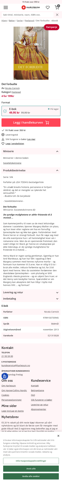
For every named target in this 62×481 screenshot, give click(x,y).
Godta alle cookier (31, 476)
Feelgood (16, 92)
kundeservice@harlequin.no (16, 365)
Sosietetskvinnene (12, 163)
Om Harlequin (9, 385)
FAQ (33, 395)
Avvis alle (31, 468)
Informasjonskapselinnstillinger (31, 460)
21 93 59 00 (7, 356)
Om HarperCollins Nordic (14, 390)
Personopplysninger (12, 399)
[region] (31, 456)
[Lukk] (58, 436)
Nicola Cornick (12, 88)
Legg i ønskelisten (15, 143)
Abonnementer (38, 409)
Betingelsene (37, 390)
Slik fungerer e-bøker (41, 399)
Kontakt (35, 385)
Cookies (5, 395)
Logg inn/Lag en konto (13, 410)
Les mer (31, 139)
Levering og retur (39, 404)
